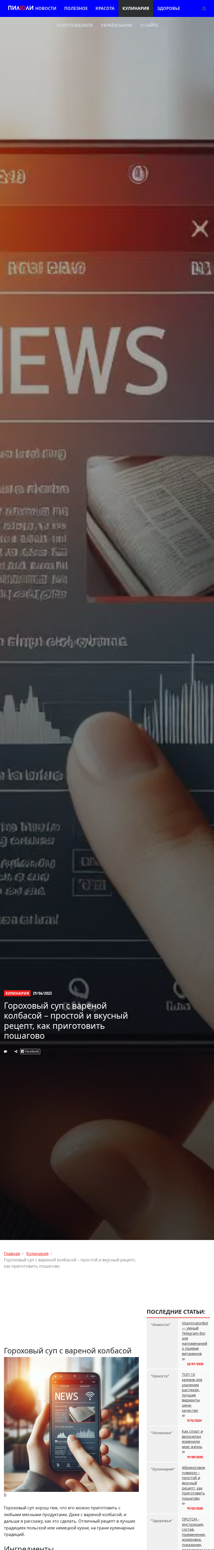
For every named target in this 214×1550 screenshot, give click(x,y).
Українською (116, 25)
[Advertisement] (71, 1309)
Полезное (76, 8)
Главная (12, 1253)
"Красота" (160, 1375)
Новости (45, 8)
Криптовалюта (75, 25)
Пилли (21, 8)
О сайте (149, 25)
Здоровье (168, 8)
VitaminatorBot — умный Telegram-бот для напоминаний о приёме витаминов (194, 1338)
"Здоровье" (162, 1520)
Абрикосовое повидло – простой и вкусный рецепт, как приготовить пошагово (193, 1483)
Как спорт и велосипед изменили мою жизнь (192, 1439)
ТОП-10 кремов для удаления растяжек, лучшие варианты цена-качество (192, 1392)
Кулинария (135, 8)
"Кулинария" (162, 1469)
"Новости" (161, 1324)
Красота (105, 8)
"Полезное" (162, 1432)
